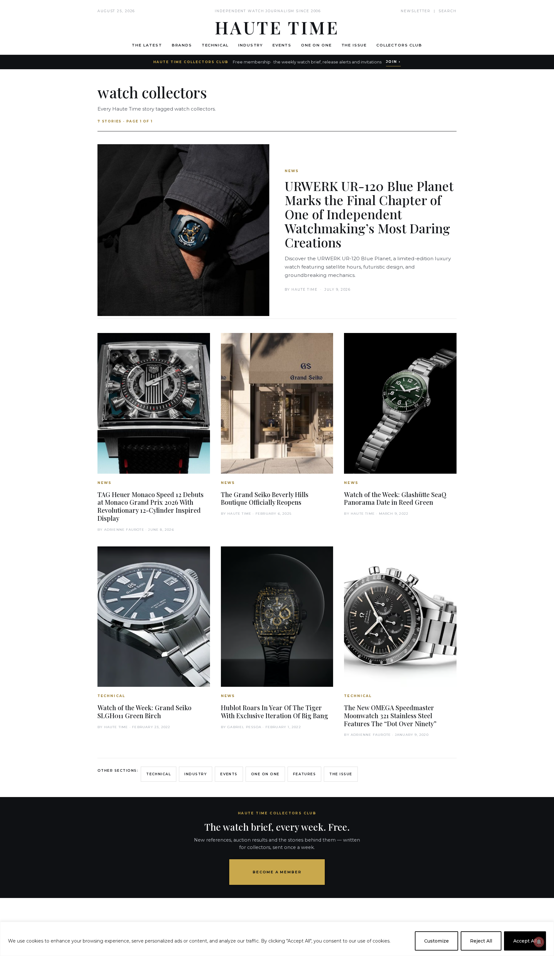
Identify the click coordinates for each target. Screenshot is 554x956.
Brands (182, 45)
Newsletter (416, 11)
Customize (436, 941)
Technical (215, 45)
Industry (250, 45)
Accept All (525, 941)
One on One (316, 45)
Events (282, 45)
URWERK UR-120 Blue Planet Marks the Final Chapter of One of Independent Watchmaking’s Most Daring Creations (369, 214)
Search (448, 11)
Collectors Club (399, 45)
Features (304, 774)
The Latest (147, 45)
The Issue (354, 45)
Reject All (481, 941)
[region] (277, 939)
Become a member (277, 872)
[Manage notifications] (539, 942)
